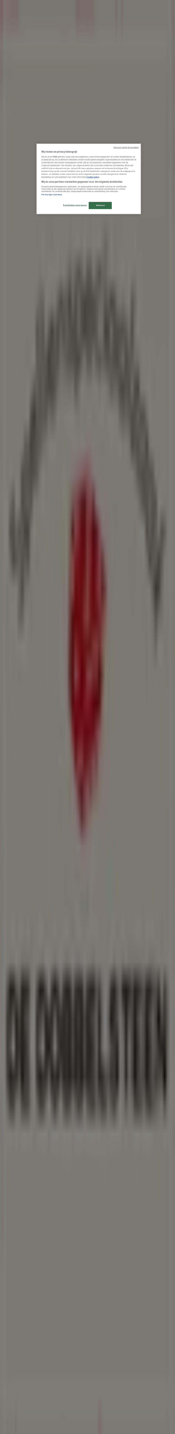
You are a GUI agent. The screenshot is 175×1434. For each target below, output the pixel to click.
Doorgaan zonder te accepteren (126, 147)
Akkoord (100, 205)
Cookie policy (92, 177)
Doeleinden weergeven (75, 205)
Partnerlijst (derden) (51, 194)
